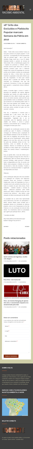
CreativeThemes (6, 447)
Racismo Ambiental (21, 43)
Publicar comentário (11, 356)
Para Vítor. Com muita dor (12, 280)
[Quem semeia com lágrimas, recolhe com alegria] (16, 247)
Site (6, 336)
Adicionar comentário (11, 341)
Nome (7, 326)
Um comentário (23, 261)
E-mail (7, 331)
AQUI (22, 439)
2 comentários (22, 282)
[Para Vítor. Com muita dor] (16, 270)
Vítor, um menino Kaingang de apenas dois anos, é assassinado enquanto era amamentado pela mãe (16, 303)
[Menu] (30, 9)
